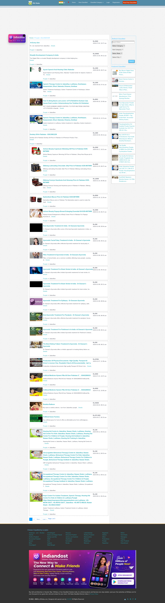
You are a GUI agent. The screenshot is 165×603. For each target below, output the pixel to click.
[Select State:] (117, 53)
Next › (38, 519)
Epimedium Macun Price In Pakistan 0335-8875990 (61, 197)
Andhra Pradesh (34, 537)
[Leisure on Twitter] (135, 599)
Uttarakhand (124, 543)
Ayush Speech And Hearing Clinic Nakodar (58, 69)
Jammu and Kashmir (72, 537)
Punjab (32, 50)
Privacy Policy (94, 594)
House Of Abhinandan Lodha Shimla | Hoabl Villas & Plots (125, 87)
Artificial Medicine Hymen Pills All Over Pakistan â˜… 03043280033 (67, 375)
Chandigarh (32, 545)
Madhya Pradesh (89, 535)
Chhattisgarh (51, 533)
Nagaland (105, 533)
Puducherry (105, 539)
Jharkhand (69, 539)
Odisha (104, 535)
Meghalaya (87, 541)
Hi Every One (35, 42)
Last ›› (45, 519)
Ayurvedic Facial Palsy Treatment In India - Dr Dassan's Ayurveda (66, 240)
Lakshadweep (88, 533)
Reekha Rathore (49, 404)
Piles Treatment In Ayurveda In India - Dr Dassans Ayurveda (64, 255)
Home (74, 2)
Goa (48, 541)
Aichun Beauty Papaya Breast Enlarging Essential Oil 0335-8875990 (67, 211)
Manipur (86, 539)
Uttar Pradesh (125, 541)
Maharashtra (88, 537)
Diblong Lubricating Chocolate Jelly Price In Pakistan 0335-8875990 (67, 166)
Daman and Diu (52, 537)
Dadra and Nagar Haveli (54, 535)
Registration (116, 2)
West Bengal (51, 545)
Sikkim (123, 533)
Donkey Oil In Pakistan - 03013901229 (43, 134)
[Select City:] (117, 57)
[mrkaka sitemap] (125, 599)
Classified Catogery (96, 2)
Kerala (68, 543)
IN (64, 3)
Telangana (124, 537)
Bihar (30, 543)
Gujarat (49, 543)
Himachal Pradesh (71, 535)
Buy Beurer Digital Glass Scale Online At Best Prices (126, 72)
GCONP (69, 599)
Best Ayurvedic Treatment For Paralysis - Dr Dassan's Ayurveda (66, 315)
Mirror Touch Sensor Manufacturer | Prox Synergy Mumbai (125, 96)
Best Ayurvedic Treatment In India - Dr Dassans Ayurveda (63, 226)
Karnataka (69, 541)
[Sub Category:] (118, 49)
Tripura (123, 539)
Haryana (68, 533)
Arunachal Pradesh (34, 539)
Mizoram (86, 543)
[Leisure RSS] (127, 599)
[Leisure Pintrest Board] (130, 599)
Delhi (48, 539)
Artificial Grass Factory (51, 417)
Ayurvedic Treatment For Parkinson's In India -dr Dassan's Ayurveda (67, 329)
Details (53, 46)
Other (104, 537)
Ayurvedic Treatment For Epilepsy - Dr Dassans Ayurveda (64, 300)
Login (108, 2)
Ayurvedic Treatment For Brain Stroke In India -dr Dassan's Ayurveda (68, 269)
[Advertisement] (82, 21)
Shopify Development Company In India (44, 55)
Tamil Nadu (124, 535)
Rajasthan (105, 543)
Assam (31, 541)
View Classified (83, 2)
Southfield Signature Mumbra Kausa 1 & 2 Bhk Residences (127, 179)
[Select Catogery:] (118, 46)
